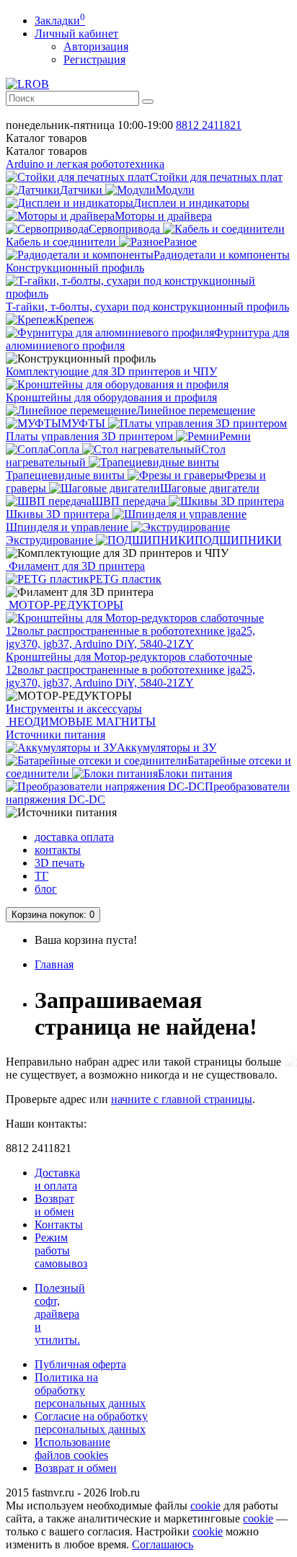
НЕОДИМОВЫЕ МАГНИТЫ (81, 721)
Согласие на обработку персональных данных (91, 1422)
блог (46, 889)
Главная (54, 964)
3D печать (59, 863)
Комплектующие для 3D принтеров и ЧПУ (111, 371)
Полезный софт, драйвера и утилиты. (60, 1314)
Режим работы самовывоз (61, 1250)
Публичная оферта (80, 1364)
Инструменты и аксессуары (74, 708)
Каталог (46, 151)
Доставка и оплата (57, 1179)
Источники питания (55, 734)
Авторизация (95, 46)
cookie (205, 1505)
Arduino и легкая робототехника (85, 164)
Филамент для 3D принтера (75, 566)
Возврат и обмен (54, 1205)
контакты (58, 850)
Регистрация (94, 59)
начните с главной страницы (181, 1099)
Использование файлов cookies (72, 1448)
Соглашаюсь (162, 1544)
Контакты (59, 1224)
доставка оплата (74, 837)
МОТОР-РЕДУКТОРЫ (64, 605)
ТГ (41, 876)
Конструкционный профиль (75, 268)
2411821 (208, 125)
